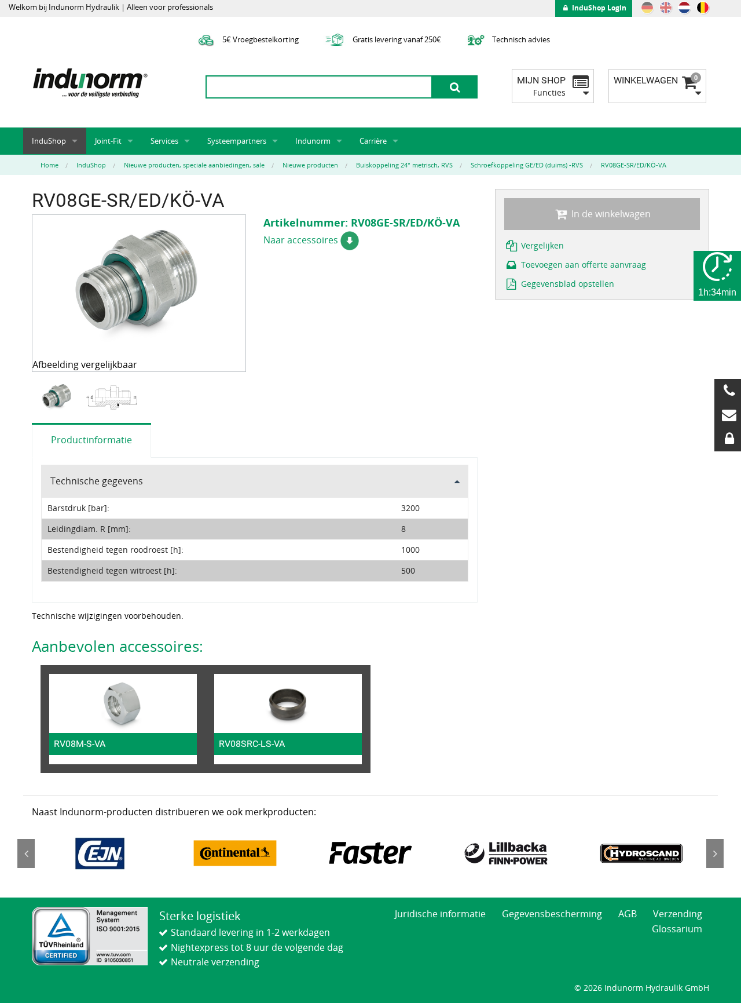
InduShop (49, 141)
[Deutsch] (647, 7)
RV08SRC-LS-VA (252, 743)
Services (164, 141)
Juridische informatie (440, 913)
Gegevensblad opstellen (566, 283)
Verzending (677, 913)
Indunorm (313, 141)
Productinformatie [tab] (91, 439)
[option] (59, 398)
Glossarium (677, 928)
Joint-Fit (108, 141)
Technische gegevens (96, 481)
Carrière (373, 141)
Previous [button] (26, 853)
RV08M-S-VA (79, 743)
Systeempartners (236, 141)
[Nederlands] (684, 7)
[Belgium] (702, 7)
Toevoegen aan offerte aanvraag (582, 264)
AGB (627, 913)
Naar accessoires (301, 240)
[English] (665, 7)
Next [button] (715, 853)
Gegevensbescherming (552, 913)
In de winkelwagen (610, 213)
